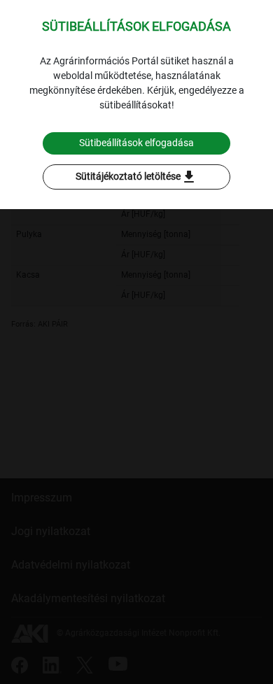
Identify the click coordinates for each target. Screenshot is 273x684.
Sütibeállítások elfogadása (136, 142)
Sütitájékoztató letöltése (136, 177)
